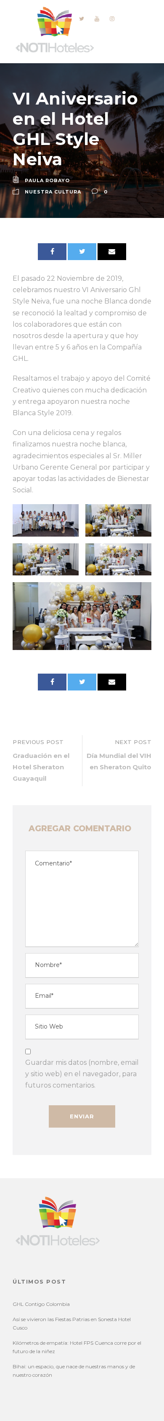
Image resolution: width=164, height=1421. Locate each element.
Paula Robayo (47, 180)
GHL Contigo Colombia (41, 1304)
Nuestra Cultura (53, 192)
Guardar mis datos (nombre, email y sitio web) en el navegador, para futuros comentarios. (82, 1073)
